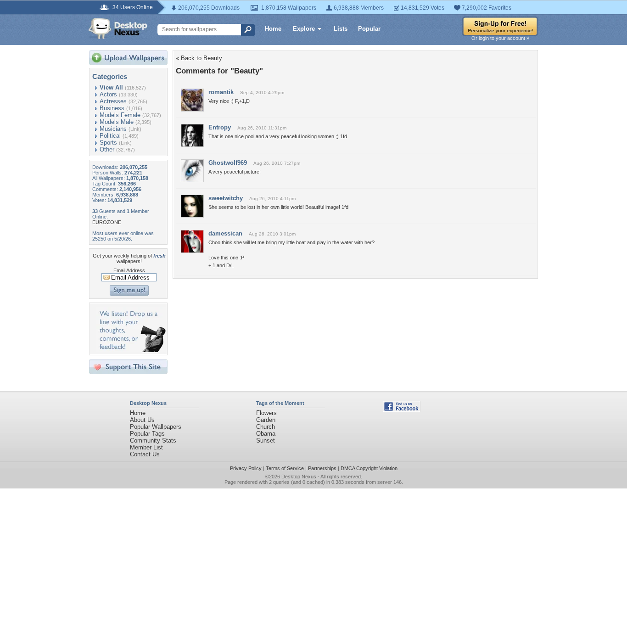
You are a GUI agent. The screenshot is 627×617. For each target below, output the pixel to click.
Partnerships (322, 468)
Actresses (113, 101)
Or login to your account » (500, 38)
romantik (221, 92)
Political (110, 135)
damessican (225, 233)
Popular (369, 28)
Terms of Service (285, 468)
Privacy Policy (246, 468)
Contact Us (145, 454)
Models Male (117, 121)
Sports (108, 142)
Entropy (219, 127)
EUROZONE (106, 222)
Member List (146, 447)
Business (112, 108)
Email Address (129, 270)
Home (273, 28)
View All (111, 87)
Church (265, 426)
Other (107, 149)
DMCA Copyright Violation (369, 468)
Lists (340, 28)
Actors (108, 94)
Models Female (120, 115)
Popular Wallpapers (155, 426)
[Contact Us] (131, 350)
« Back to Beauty (199, 58)
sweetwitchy (225, 198)
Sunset (265, 440)
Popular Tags (147, 433)
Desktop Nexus (298, 476)
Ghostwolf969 (227, 162)
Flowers (266, 412)
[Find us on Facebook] (401, 410)
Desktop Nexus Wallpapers (118, 28)
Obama (265, 433)
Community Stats (153, 440)
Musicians (113, 128)
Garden (265, 419)
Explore (304, 28)
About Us (142, 419)
